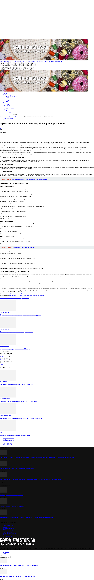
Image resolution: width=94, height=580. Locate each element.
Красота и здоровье (8, 102)
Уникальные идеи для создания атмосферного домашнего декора (21, 418)
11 (2, 358)
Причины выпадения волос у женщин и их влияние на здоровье (20, 315)
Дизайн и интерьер (7, 95)
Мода (7, 104)
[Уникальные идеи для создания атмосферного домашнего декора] (8, 414)
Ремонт (8, 100)
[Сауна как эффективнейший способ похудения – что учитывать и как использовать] (3, 514)
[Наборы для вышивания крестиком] (3, 492)
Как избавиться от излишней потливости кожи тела (16, 384)
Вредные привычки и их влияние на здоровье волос (16, 332)
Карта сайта (6, 552)
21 (8, 359)
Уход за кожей (3, 381)
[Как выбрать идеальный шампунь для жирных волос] (3, 573)
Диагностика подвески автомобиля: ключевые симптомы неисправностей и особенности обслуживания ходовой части (37, 457)
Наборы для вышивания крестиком (11, 495)
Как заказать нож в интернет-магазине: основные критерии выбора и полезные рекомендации (30, 479)
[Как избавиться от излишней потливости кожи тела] (8, 380)
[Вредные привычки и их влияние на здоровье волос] (8, 327)
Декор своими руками (11, 96)
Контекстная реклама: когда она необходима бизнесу (17, 468)
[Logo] (18, 69)
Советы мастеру (7, 105)
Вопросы (5, 553)
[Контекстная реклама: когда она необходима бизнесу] (3, 465)
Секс (10, 112)
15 (9, 358)
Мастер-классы (9, 106)
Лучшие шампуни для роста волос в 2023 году (15, 349)
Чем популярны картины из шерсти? (12, 506)
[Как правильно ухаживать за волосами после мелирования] (3, 562)
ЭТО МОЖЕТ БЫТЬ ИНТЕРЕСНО (9, 298)
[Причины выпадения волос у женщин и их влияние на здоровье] (8, 310)
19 (4, 359)
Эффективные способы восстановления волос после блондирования (26, 295)
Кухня (7, 97)
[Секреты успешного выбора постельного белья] (8, 431)
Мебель (8, 98)
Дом (7, 101)
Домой (1, 116)
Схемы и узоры (10, 108)
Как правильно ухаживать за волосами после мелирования (19, 565)
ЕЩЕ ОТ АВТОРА (24, 298)
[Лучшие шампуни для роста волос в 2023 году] (8, 344)
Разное (4, 109)
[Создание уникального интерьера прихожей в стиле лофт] (8, 397)
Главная (5, 93)
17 (0, 359)
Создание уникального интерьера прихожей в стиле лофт (18, 401)
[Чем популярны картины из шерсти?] (3, 503)
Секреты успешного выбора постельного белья (15, 435)
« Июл (1, 364)
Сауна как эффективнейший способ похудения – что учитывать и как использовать (27, 517)
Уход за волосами (18, 116)
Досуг (7, 110)
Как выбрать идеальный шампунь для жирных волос (23, 293)
